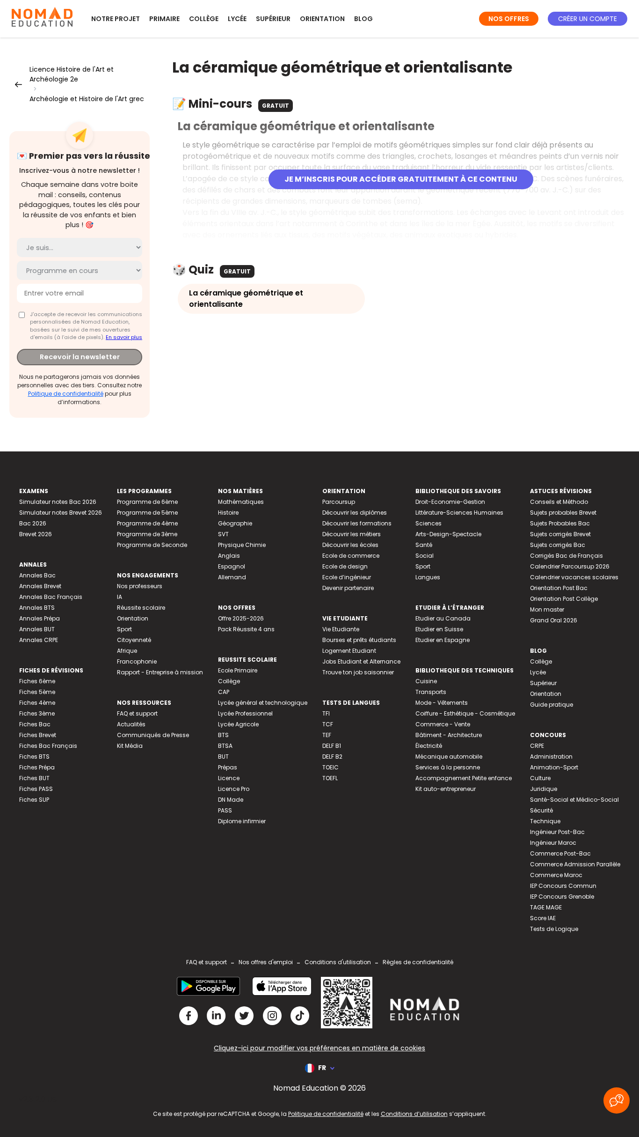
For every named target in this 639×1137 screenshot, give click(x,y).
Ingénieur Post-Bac (557, 832)
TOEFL (330, 778)
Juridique (543, 789)
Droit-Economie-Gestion (450, 502)
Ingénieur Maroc (553, 843)
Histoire (228, 513)
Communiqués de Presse (153, 735)
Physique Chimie (242, 545)
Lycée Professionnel (245, 713)
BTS (223, 735)
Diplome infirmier (242, 821)
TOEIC (330, 767)
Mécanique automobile (448, 756)
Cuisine (426, 681)
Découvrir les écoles (350, 545)
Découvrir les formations (357, 523)
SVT (223, 534)
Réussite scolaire (141, 608)
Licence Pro (233, 789)
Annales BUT (37, 629)
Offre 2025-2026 (241, 618)
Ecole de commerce (350, 556)
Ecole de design (345, 566)
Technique (545, 821)
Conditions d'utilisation (338, 962)
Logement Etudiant (349, 651)
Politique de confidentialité (65, 394)
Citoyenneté (134, 640)
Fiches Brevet (37, 735)
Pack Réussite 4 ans (246, 629)
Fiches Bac (35, 724)
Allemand (232, 577)
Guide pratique (551, 705)
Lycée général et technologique (262, 703)
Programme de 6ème (147, 502)
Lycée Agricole (238, 724)
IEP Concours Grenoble (562, 897)
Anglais (229, 556)
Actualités (131, 724)
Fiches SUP (34, 800)
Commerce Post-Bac (560, 853)
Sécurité (541, 810)
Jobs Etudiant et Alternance (361, 661)
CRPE (537, 746)
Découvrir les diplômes (354, 513)
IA (119, 597)
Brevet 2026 (35, 534)
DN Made (230, 800)
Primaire (164, 18)
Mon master (547, 609)
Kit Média (130, 746)
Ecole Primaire (237, 670)
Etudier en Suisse (439, 629)
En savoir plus (124, 337)
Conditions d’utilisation (414, 1114)
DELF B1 (331, 746)
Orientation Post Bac (559, 588)
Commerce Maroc (556, 875)
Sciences (428, 523)
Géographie (235, 523)
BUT (223, 756)
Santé (423, 545)
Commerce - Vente (442, 724)
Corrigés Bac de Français (566, 556)
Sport (124, 629)
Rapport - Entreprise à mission (160, 672)
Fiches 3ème (37, 713)
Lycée (237, 18)
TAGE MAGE (546, 907)
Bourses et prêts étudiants (359, 640)
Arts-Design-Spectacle (448, 534)
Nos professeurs (139, 586)
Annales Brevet (40, 586)
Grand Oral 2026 (553, 620)
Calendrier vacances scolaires (574, 577)
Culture (540, 778)
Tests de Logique (554, 929)
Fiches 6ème (37, 681)
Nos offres (508, 18)
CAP (223, 692)
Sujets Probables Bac (560, 523)
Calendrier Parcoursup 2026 (570, 566)
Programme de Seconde (152, 545)
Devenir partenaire (348, 588)
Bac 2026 (32, 523)
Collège (203, 18)
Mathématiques (241, 502)
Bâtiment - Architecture (448, 735)
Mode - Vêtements (441, 703)
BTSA (225, 746)
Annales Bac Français (50, 597)
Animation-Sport (554, 767)
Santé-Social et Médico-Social (574, 800)
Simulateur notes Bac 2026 (57, 502)
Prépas (227, 767)
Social (424, 556)
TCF (327, 724)
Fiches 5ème (37, 692)
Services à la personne (447, 767)
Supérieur (273, 18)
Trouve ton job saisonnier (358, 672)
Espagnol (231, 566)
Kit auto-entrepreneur (445, 789)
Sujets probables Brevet (563, 513)
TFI (326, 713)
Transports (430, 692)
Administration (551, 756)
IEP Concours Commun (563, 886)
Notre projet (115, 18)
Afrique (127, 651)
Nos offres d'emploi (266, 962)
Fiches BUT (34, 778)
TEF (326, 735)
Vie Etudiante (340, 629)
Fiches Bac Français (48, 746)
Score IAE (543, 918)
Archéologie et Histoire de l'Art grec (86, 98)
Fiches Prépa (37, 767)
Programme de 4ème (147, 523)
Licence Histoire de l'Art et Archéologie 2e (71, 74)
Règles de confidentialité (418, 962)
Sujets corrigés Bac (557, 545)
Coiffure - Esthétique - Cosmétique (465, 713)
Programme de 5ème (147, 513)
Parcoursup (338, 502)
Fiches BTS (34, 756)
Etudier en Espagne (442, 640)
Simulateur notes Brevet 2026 (60, 513)
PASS (225, 810)
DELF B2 (332, 756)
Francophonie (137, 661)
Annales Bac (37, 575)
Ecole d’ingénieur (346, 577)
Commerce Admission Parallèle (575, 864)
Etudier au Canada (443, 618)
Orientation (322, 18)
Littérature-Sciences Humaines (459, 513)
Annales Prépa (39, 618)
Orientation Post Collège (564, 599)
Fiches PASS (36, 789)
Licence (229, 778)
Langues (427, 577)
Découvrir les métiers (351, 534)
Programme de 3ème (147, 534)
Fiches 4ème (37, 703)
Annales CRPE (38, 640)
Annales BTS (37, 608)
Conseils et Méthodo (559, 502)
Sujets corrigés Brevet (560, 534)
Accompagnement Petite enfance (463, 778)
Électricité (428, 746)
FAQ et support (137, 713)
